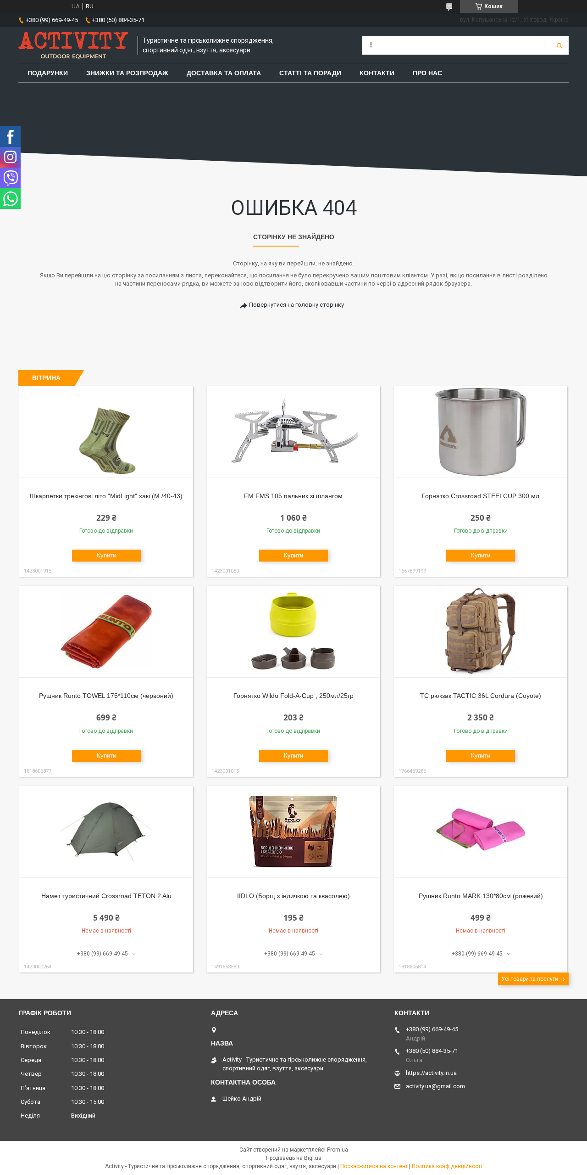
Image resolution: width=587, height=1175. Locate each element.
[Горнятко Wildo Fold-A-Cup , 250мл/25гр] (294, 632)
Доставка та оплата (224, 73)
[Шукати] (559, 45)
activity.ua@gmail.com (435, 1086)
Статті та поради (310, 73)
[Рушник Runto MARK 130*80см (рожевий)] (481, 832)
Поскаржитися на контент (374, 1166)
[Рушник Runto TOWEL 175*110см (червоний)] (106, 632)
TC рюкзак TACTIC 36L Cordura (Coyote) (480, 695)
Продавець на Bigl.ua (293, 1158)
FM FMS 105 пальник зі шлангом (293, 496)
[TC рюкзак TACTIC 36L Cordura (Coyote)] (481, 632)
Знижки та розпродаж (127, 73)
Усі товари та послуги (529, 979)
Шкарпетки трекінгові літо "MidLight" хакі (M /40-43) (106, 496)
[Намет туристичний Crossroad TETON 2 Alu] (106, 832)
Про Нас (427, 73)
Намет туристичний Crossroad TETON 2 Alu (106, 896)
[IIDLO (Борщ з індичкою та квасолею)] (294, 832)
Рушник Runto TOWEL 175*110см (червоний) (106, 695)
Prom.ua (337, 1150)
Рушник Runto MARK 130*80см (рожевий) (481, 896)
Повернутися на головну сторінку (296, 304)
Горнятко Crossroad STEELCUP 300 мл (480, 496)
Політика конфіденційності (447, 1166)
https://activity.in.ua (431, 1072)
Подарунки (48, 73)
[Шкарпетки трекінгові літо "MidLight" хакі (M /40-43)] (106, 432)
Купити (106, 555)
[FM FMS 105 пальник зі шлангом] (294, 432)
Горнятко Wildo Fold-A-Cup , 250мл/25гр (293, 695)
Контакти (377, 73)
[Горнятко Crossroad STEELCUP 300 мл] (481, 432)
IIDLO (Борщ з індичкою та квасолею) (293, 896)
